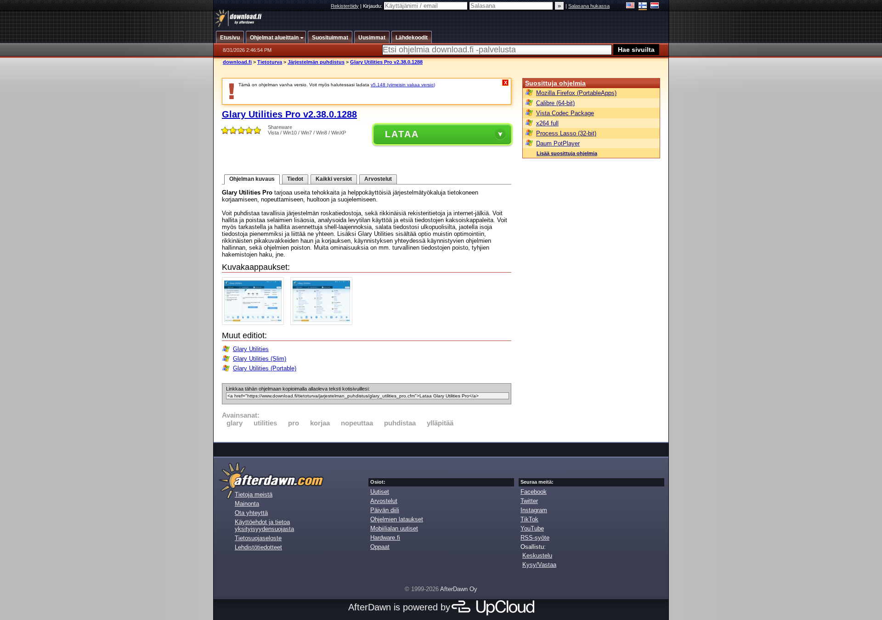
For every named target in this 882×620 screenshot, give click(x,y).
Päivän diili (384, 510)
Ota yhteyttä (251, 512)
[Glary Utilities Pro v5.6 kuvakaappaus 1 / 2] (255, 322)
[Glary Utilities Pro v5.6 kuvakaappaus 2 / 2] (323, 322)
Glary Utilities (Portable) (264, 368)
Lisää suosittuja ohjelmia (567, 153)
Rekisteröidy (345, 6)
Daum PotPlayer (558, 143)
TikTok (529, 519)
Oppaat (380, 546)
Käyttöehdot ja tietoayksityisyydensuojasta (264, 525)
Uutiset (379, 491)
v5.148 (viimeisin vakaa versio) (403, 84)
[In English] (630, 6)
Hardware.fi (385, 537)
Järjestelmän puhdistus (316, 62)
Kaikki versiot (334, 179)
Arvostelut (378, 179)
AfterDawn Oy (458, 589)
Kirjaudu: (373, 6)
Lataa (402, 134)
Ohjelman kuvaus (252, 179)
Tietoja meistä (253, 494)
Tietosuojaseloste (258, 538)
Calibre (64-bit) (555, 103)
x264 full (547, 123)
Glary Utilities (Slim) (259, 358)
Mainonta (247, 503)
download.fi (237, 62)
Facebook (533, 491)
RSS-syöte (534, 537)
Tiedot (295, 179)
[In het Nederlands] (654, 6)
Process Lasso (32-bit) (566, 133)
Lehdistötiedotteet (258, 547)
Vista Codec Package (565, 113)
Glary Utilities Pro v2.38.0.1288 (386, 62)
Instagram (533, 510)
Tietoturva (269, 62)
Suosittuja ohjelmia (555, 83)
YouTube (532, 528)
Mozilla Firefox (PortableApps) (576, 92)
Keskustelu (537, 555)
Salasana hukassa (589, 6)
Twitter (529, 500)
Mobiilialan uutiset (394, 528)
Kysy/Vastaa (539, 564)
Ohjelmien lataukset (396, 519)
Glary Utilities (251, 349)
